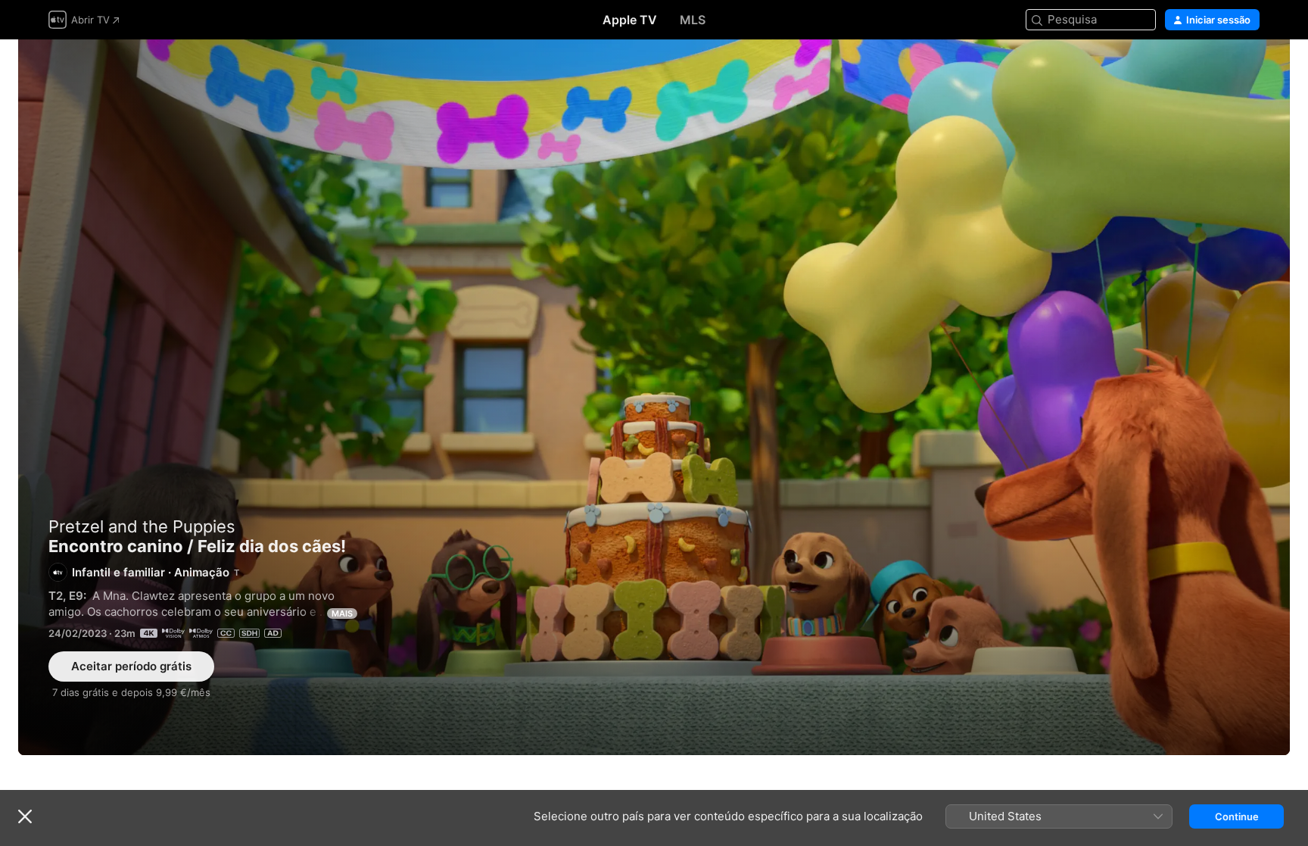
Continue (1237, 816)
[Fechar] (25, 816)
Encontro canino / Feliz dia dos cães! (654, 397)
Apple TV (630, 19)
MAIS (342, 613)
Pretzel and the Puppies (141, 526)
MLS (692, 19)
